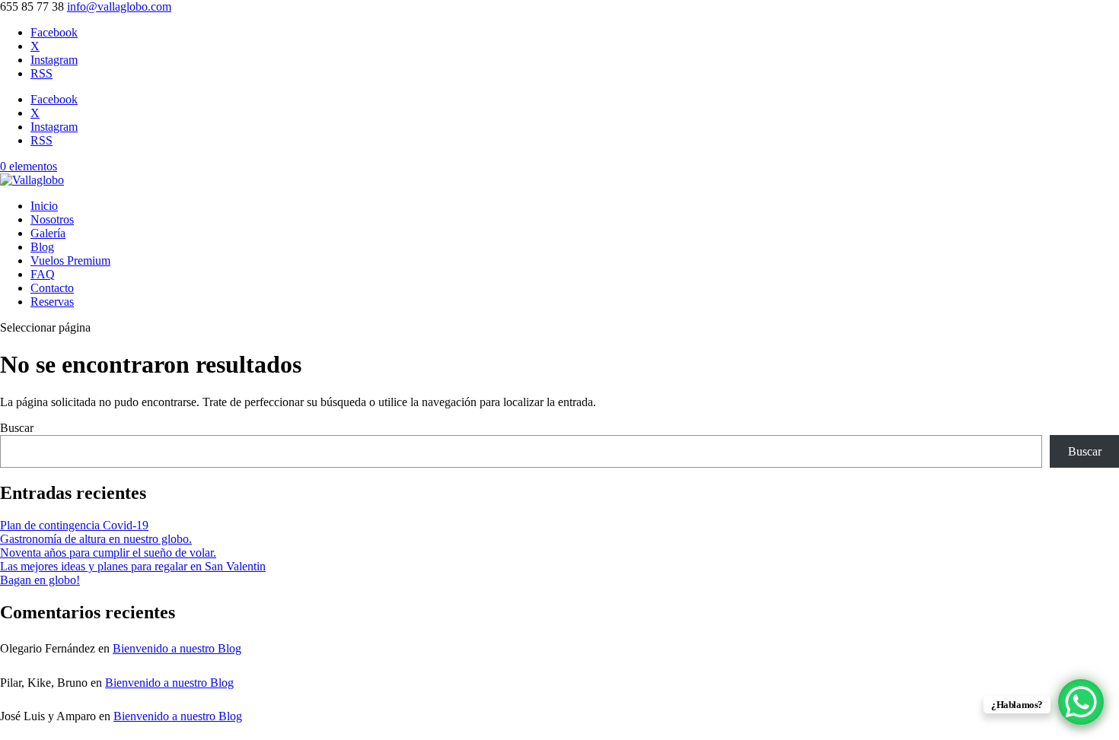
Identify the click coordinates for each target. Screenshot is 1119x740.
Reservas (52, 301)
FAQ (42, 274)
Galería (47, 233)
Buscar (16, 427)
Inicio (44, 205)
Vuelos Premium (70, 260)
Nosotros (52, 219)
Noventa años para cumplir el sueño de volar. (108, 552)
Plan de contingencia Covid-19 (74, 525)
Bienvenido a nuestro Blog (177, 648)
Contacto (52, 287)
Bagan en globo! (40, 579)
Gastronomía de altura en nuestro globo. (96, 538)
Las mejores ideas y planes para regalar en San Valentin (133, 566)
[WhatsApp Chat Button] (1081, 702)
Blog (42, 246)
